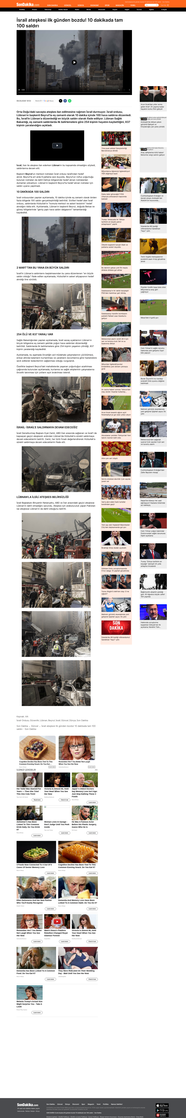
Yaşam (114, 9)
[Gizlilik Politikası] (63, 1117)
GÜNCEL (67, 5)
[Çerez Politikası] (93, 1117)
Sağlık (127, 9)
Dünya (67, 1104)
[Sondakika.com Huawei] (162, 1115)
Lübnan (56, 165)
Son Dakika (50, 1104)
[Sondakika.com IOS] (162, 1105)
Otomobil (101, 9)
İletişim (33, 1111)
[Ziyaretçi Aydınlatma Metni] (126, 1117)
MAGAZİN (120, 5)
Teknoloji (47, 9)
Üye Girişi (163, 5)
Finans (34, 9)
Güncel (60, 1104)
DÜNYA (81, 5)
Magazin (91, 1104)
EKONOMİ (94, 5)
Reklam (27, 1111)
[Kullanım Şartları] (51, 1117)
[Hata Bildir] (139, 1117)
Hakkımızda (20, 1111)
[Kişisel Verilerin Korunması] (108, 1117)
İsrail (19, 165)
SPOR (107, 5)
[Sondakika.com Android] (162, 1110)
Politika (22, 9)
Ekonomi (75, 1104)
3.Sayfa (164, 9)
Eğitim (151, 9)
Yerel (98, 1104)
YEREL (133, 5)
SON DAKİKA (52, 5)
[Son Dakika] (28, 4)
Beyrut (28, 174)
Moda (89, 9)
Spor (83, 1104)
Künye (38, 1111)
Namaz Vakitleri (116, 1104)
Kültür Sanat (63, 9)
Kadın (77, 9)
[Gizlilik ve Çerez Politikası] (79, 1117)
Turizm (139, 9)
